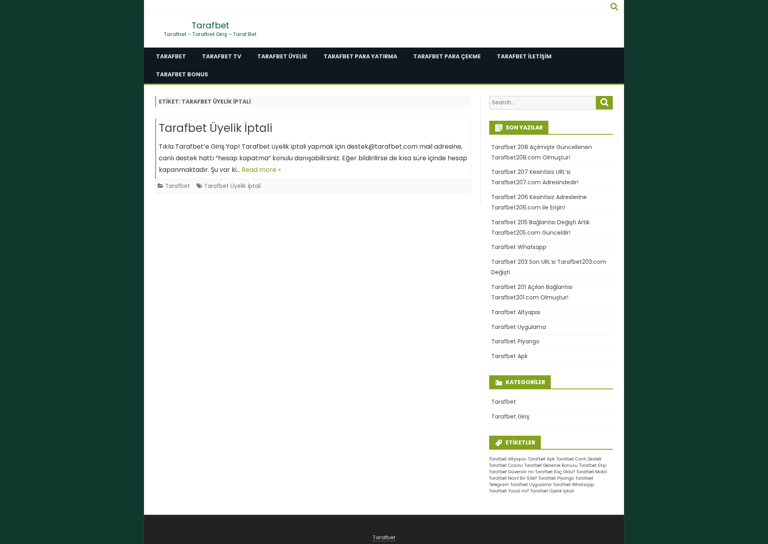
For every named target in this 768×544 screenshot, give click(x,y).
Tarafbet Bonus (182, 74)
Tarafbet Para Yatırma (360, 56)
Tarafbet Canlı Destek (579, 459)
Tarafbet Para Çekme (447, 56)
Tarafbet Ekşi (592, 465)
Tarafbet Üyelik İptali (215, 128)
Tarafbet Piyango (515, 341)
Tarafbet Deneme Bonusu (551, 465)
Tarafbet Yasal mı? (509, 491)
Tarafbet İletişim (524, 56)
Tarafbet (210, 25)
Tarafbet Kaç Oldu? (555, 472)
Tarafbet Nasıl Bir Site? (513, 478)
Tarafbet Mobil (591, 472)
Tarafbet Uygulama (518, 327)
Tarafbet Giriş (510, 416)
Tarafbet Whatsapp (518, 247)
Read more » (261, 169)
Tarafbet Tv (221, 56)
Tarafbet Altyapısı (515, 312)
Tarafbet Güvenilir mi (511, 472)
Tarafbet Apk (509, 356)
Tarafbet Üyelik (282, 56)
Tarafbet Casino (506, 465)
